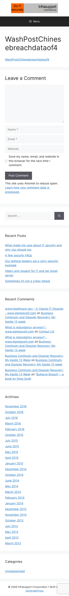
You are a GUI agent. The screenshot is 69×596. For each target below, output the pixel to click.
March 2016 (13, 423)
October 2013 (14, 520)
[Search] (59, 216)
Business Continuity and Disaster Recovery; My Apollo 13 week (30, 317)
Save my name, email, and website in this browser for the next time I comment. (34, 161)
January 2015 (14, 463)
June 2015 (12, 446)
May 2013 (11, 532)
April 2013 (12, 537)
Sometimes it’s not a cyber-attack (27, 281)
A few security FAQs (18, 255)
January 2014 (14, 503)
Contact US (46, 331)
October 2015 (14, 435)
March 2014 (13, 492)
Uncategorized (15, 571)
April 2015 (11, 457)
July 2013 (11, 526)
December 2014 (15, 469)
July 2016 (11, 417)
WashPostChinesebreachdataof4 (27, 59)
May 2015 (11, 452)
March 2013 (13, 543)
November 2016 (16, 406)
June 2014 (12, 480)
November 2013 (16, 514)
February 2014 (14, 497)
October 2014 (14, 475)
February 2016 (14, 429)
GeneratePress (35, 590)
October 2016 (14, 412)
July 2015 (11, 440)
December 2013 (15, 509)
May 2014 (11, 486)
